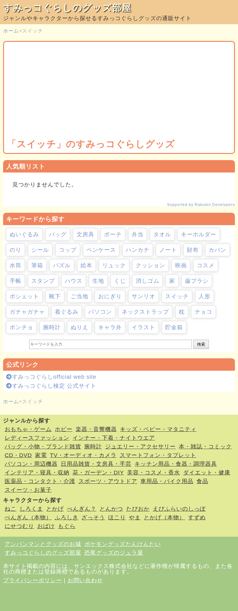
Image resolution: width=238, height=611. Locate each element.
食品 (202, 481)
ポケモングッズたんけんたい (122, 544)
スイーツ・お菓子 (28, 490)
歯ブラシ (197, 281)
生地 (98, 281)
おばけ (46, 526)
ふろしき (66, 517)
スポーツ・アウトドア (107, 481)
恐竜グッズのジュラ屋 (113, 553)
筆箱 (37, 265)
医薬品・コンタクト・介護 (40, 481)
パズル (62, 265)
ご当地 (79, 296)
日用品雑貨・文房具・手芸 (96, 464)
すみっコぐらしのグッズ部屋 (67, 7)
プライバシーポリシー (32, 580)
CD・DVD (18, 455)
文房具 (85, 234)
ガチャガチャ (27, 312)
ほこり (117, 517)
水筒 (15, 265)
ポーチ (113, 234)
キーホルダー (198, 234)
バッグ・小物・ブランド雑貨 (43, 446)
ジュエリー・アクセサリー (140, 446)
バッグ (58, 234)
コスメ (205, 265)
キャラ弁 (110, 327)
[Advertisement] (119, 91)
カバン (217, 250)
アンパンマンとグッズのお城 (43, 544)
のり (15, 250)
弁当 (137, 234)
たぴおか (138, 509)
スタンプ (43, 281)
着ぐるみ (66, 312)
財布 (193, 250)
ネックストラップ (145, 312)
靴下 (55, 296)
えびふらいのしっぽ (179, 509)
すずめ (197, 517)
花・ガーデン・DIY (98, 472)
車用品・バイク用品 (166, 481)
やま (135, 517)
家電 (41, 455)
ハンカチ (137, 250)
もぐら (67, 526)
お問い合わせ (85, 580)
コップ (68, 250)
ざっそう (93, 517)
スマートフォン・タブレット (158, 455)
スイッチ (177, 296)
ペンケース (101, 250)
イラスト (143, 327)
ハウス (73, 281)
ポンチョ (21, 327)
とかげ (55, 509)
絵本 (86, 265)
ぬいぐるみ (24, 234)
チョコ (203, 312)
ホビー (64, 429)
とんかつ (111, 509)
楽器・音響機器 (96, 429)
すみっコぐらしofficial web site (54, 377)
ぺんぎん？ (81, 509)
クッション (150, 265)
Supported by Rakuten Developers (201, 205)
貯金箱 (174, 327)
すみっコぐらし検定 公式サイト (54, 386)
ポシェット (24, 296)
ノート (168, 250)
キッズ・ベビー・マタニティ (158, 429)
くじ (120, 281)
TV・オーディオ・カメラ (83, 455)
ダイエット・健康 (206, 472)
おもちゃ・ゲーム (28, 429)
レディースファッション (37, 438)
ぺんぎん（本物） (28, 517)
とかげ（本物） (164, 517)
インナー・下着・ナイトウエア (114, 438)
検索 (201, 344)
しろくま (31, 509)
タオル (162, 234)
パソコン (100, 312)
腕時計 (52, 327)
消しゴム (147, 281)
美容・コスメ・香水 (153, 472)
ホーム (11, 30)
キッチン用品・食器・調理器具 (175, 464)
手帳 (15, 281)
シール (40, 250)
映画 (181, 265)
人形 (204, 296)
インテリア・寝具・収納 (37, 472)
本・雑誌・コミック (205, 446)
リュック (114, 265)
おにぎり (110, 296)
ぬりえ (79, 327)
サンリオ (143, 296)
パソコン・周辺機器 (31, 464)
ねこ (10, 509)
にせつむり (19, 526)
